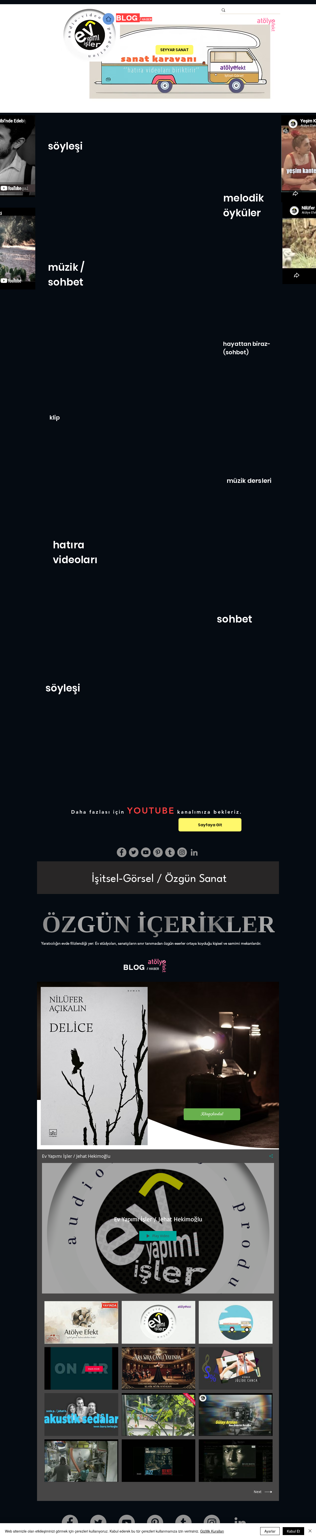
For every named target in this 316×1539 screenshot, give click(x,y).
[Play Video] (81, 1322)
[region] (158, 877)
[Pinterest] (158, 852)
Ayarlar (270, 1531)
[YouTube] (146, 852)
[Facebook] (121, 852)
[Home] (108, 19)
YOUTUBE (151, 810)
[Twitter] (133, 852)
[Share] (269, 1156)
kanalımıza (194, 812)
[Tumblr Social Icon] (170, 852)
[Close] (310, 1531)
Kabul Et (293, 1531)
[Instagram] (182, 852)
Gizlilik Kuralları (212, 1531)
